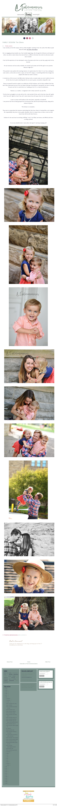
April (7, 760)
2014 (6, 768)
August (7, 753)
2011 (6, 773)
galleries (26, 34)
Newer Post (9, 661)
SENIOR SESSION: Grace (10, 709)
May (7, 758)
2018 (6, 693)
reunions (14, 679)
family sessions (8, 46)
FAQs (40, 34)
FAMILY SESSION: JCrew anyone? (12, 737)
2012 (6, 771)
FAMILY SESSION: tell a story (11, 703)
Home (28, 661)
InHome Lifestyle (11, 676)
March (7, 761)
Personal (13, 677)
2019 (6, 692)
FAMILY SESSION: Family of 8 (11, 717)
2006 (6, 780)
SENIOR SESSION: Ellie (10, 730)
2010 (6, 775)
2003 (6, 783)
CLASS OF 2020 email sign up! (45, 682)
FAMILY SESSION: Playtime (11, 711)
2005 (6, 781)
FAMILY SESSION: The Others (13, 42)
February (8, 763)
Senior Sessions (9, 680)
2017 (6, 695)
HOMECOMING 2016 (9, 748)
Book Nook (15, 673)
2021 (6, 688)
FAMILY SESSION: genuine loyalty (12, 739)
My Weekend (8, 728)
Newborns (6, 677)
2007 (6, 778)
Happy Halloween (9, 705)
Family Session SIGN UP (44, 671)
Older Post (47, 661)
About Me (19, 34)
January (8, 765)
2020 (6, 690)
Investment (33, 34)
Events (5, 674)
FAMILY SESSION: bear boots (11, 719)
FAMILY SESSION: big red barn (11, 750)
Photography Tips (7, 679)
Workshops (6, 682)
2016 (6, 697)
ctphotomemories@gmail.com (26, 677)
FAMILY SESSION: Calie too (10, 723)
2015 (6, 766)
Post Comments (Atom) (31, 663)
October (7, 702)
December (8, 698)
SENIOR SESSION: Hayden (10, 713)
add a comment (22, 635)
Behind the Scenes (7, 673)
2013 (6, 770)
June (7, 756)
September (8, 751)
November (8, 700)
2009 (6, 776)
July (7, 755)
